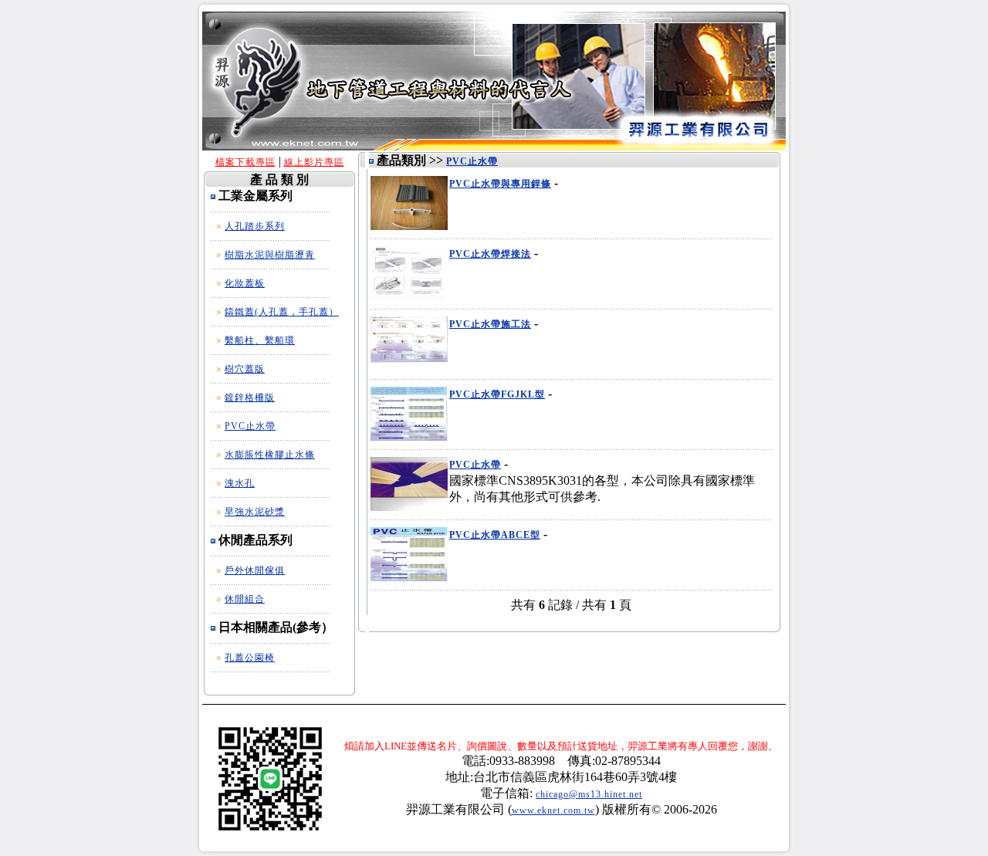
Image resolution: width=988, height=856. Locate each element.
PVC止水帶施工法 (490, 324)
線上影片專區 (314, 162)
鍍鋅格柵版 (250, 397)
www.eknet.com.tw (553, 810)
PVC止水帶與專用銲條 (500, 183)
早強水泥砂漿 (255, 511)
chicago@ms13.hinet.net (589, 794)
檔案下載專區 (245, 162)
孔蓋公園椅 (250, 657)
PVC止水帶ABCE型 (494, 535)
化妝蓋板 (245, 283)
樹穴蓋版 (245, 369)
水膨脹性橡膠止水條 (270, 454)
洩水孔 (240, 483)
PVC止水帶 (250, 426)
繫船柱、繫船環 (260, 340)
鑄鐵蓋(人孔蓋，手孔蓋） (282, 311)
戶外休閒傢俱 (255, 570)
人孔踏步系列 (255, 226)
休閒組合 (245, 599)
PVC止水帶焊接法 (490, 254)
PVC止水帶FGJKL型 (497, 394)
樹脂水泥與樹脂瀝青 (270, 254)
